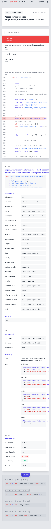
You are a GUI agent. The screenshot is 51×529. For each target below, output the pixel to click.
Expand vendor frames (13, 32)
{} (33, 368)
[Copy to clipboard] (44, 176)
